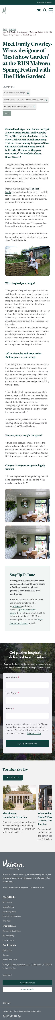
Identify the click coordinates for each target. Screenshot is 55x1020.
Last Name (12, 693)
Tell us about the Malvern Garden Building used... (24, 99)
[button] (44, 10)
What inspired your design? (15, 93)
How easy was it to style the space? (18, 106)
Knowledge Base (9, 911)
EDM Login (6, 1003)
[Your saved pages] (39, 10)
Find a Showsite (27, 989)
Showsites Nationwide (44, 2)
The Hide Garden (22, 136)
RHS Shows (7, 902)
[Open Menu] (51, 10)
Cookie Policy (8, 940)
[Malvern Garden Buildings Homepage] (4, 10)
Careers (6, 955)
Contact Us (7, 950)
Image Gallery (8, 907)
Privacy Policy (8, 935)
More (6, 113)
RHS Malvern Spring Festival (28, 146)
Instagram (17, 606)
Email (10, 708)
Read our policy (34, 733)
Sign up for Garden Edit (27, 743)
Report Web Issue (10, 959)
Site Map (6, 921)
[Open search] (44, 10)
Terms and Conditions (11, 931)
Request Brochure (27, 983)
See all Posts (13, 777)
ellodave (38, 1011)
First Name (12, 677)
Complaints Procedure (12, 916)
